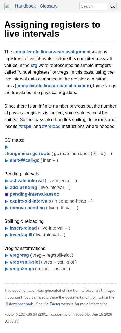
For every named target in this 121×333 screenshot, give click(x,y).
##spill (25, 126)
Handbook (25, 6)
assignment (78, 51)
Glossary (48, 6)
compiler (22, 51)
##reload (51, 126)
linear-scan (52, 51)
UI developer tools (19, 304)
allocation (79, 85)
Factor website (62, 304)
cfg (36, 51)
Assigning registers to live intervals (52, 29)
